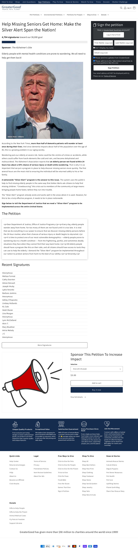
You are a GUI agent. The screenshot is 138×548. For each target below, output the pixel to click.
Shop (17, 2)
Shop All (85, 461)
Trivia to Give (63, 472)
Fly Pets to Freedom (17, 519)
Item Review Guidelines (43, 472)
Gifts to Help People (17, 508)
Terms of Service (110, 76)
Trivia (98, 2)
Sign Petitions (44, 2)
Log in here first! (114, 35)
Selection (74, 364)
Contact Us (13, 469)
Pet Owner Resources (114, 472)
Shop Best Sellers (88, 465)
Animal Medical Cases (17, 515)
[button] (121, 8)
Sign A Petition (63, 491)
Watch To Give (87, 2)
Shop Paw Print (88, 469)
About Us (12, 476)
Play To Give (58, 2)
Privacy (36, 465)
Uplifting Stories (112, 483)
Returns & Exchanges (17, 465)
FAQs (11, 472)
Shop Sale (86, 491)
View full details (77, 397)
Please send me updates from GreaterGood (112, 57)
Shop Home (86, 480)
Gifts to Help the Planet (18, 512)
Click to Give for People (67, 465)
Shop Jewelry (87, 487)
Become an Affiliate (16, 480)
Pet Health (110, 476)
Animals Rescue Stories (115, 461)
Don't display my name (104, 48)
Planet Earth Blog (113, 487)
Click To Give (7, 2)
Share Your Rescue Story (115, 491)
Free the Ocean (63, 483)
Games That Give (64, 487)
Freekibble (62, 480)
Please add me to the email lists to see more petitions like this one (113, 62)
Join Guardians (28, 2)
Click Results (14, 483)
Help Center (14, 461)
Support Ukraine (15, 523)
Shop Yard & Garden (89, 483)
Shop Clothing (87, 472)
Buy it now (96, 390)
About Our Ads (39, 476)
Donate (106, 2)
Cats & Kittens (111, 465)
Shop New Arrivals (89, 495)
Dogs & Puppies (112, 469)
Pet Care (109, 480)
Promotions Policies (41, 469)
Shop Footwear (88, 476)
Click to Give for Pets (66, 461)
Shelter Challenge (120, 2)
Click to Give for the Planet (68, 469)
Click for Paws (63, 476)
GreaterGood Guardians (112, 30)
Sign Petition (113, 68)
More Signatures (45, 345)
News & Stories (72, 2)
